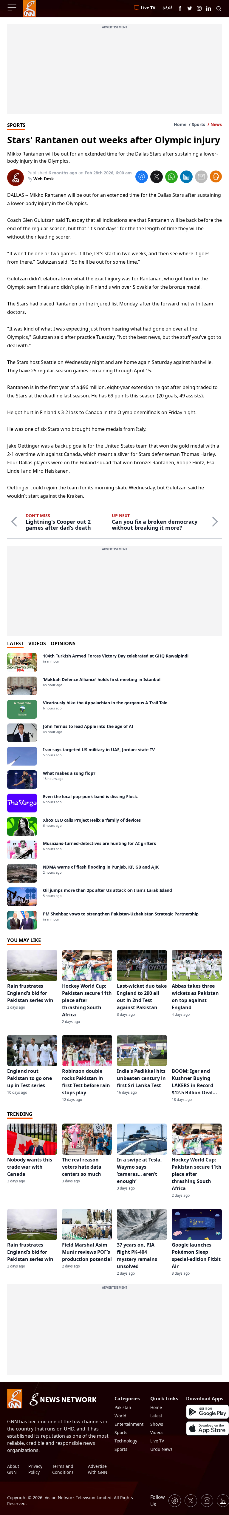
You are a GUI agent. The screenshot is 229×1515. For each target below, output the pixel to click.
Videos (156, 1432)
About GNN (13, 1469)
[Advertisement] (114, 72)
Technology (125, 1441)
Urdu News (161, 1449)
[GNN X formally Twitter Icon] (189, 8)
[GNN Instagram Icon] (199, 8)
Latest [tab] (15, 643)
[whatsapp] (171, 177)
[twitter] (156, 177)
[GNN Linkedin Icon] (208, 8)
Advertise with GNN (97, 1469)
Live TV (157, 1441)
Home (180, 124)
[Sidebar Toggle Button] (12, 7)
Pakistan (122, 1407)
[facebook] (141, 177)
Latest (156, 1416)
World (120, 1416)
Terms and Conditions (63, 1469)
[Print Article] (216, 176)
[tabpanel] (114, 791)
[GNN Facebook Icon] (180, 8)
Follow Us (157, 1501)
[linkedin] (186, 177)
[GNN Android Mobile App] (207, 1412)
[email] (201, 177)
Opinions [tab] (63, 643)
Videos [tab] (37, 643)
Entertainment (128, 1424)
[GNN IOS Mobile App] (207, 1428)
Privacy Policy (35, 1469)
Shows (156, 1424)
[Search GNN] (219, 8)
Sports (198, 124)
